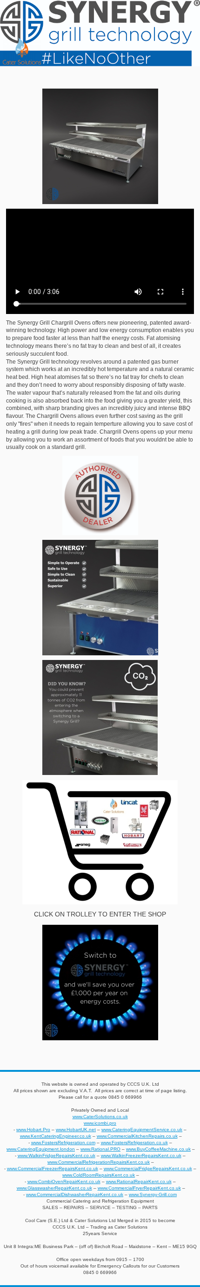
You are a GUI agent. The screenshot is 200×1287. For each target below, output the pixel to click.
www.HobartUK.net (76, 1129)
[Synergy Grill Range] (100, 842)
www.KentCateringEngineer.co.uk (55, 1136)
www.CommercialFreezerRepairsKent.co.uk (52, 1168)
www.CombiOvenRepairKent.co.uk (63, 1181)
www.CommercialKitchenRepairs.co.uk (137, 1136)
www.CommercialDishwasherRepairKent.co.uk (74, 1194)
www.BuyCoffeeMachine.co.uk (158, 1149)
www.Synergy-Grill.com (153, 1194)
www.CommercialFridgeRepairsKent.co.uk (148, 1168)
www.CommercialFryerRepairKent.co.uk (139, 1188)
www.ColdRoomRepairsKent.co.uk (98, 1175)
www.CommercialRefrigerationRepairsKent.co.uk (98, 1162)
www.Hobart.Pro (33, 1129)
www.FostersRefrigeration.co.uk (134, 1142)
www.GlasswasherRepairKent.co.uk (54, 1188)
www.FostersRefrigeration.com (63, 1142)
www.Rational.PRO (100, 1149)
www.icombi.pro (100, 1123)
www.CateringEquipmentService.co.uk (141, 1129)
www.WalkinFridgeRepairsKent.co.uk (56, 1155)
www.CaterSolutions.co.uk (100, 1116)
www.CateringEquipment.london (41, 1149)
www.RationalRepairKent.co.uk (139, 1181)
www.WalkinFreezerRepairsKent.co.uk (141, 1155)
